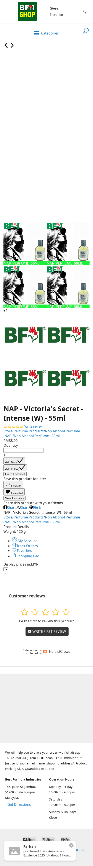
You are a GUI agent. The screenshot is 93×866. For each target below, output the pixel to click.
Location (56, 14)
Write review (33, 426)
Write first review (49, 631)
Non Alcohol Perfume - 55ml (37, 435)
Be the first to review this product (46, 621)
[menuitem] (6, 46)
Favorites (24, 550)
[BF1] (27, 11)
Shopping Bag (27, 556)
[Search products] (86, 33)
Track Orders (27, 545)
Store (54, 8)
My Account (27, 540)
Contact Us (76, 850)
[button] (13, 484)
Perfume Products (29, 431)
